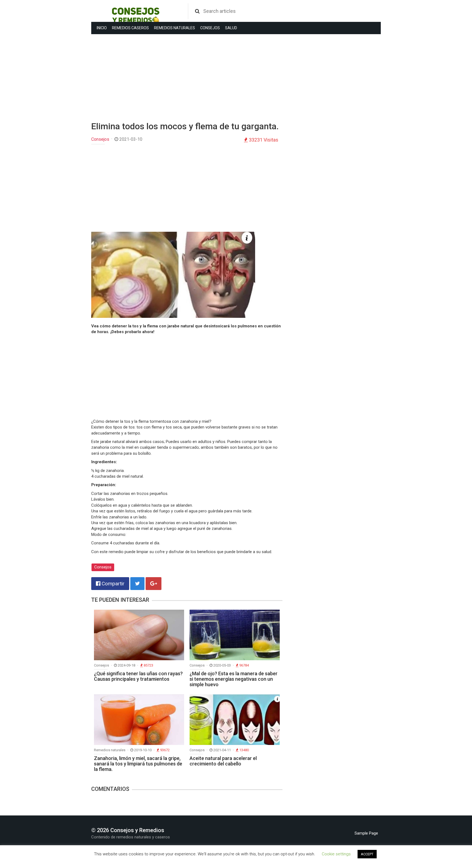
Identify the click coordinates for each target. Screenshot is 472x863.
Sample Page (366, 833)
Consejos (210, 28)
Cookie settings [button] (336, 854)
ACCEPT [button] (367, 854)
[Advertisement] (186, 78)
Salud (231, 28)
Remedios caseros (130, 28)
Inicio (102, 28)
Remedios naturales (174, 28)
